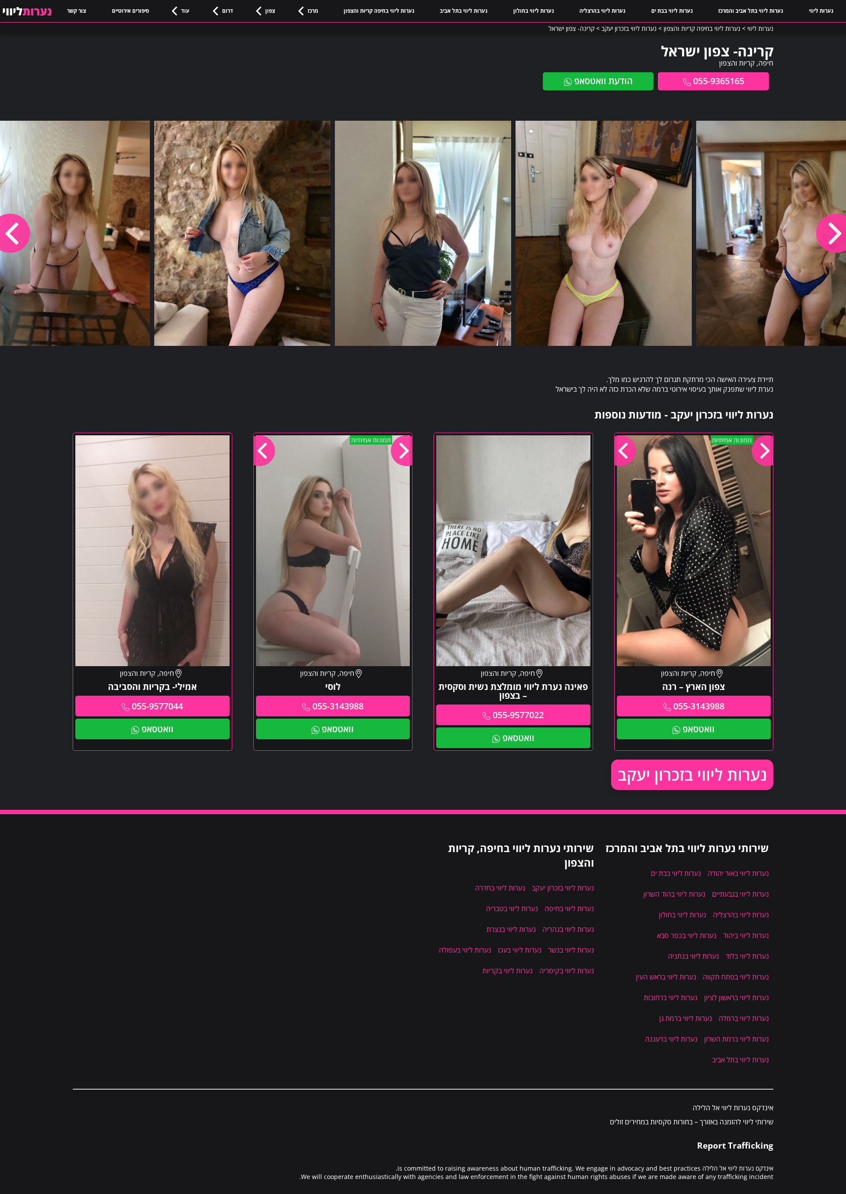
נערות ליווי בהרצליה (602, 11)
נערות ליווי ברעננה (671, 1039)
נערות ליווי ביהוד (746, 935)
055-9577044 (157, 706)
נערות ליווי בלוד (747, 956)
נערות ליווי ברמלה (744, 1018)
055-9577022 (518, 715)
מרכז (313, 11)
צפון (270, 11)
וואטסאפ (699, 729)
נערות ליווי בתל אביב (463, 11)
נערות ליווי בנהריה (568, 929)
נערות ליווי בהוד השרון (674, 894)
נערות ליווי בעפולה (465, 950)
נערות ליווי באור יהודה (738, 873)
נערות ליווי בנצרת (511, 929)
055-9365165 (718, 81)
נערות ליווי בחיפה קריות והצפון (379, 11)
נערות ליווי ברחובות (671, 997)
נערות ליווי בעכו (520, 950)
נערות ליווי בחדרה (500, 888)
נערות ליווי (821, 11)
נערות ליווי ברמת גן (685, 1018)
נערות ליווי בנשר (571, 950)
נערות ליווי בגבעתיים (740, 894)
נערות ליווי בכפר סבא (686, 935)
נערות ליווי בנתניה (693, 956)
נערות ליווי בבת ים (672, 11)
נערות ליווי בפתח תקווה (736, 977)
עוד (185, 11)
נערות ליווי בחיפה (569, 908)
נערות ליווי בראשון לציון (736, 997)
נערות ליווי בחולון (533, 11)
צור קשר (76, 11)
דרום (227, 11)
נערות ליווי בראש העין (666, 977)
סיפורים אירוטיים (130, 11)
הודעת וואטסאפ (603, 81)
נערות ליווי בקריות (507, 970)
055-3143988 (698, 706)
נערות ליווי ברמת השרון (736, 1039)
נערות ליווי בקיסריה (566, 970)
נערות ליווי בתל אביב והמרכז (750, 11)
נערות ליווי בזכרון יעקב (692, 775)
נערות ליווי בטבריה (512, 908)
